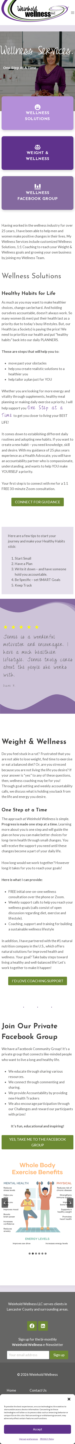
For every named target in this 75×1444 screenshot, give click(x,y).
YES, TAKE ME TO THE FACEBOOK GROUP (37, 1142)
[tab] (30, 1254)
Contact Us (38, 1390)
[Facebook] (32, 1326)
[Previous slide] (5, 1203)
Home (11, 1390)
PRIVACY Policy (47, 1439)
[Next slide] (70, 1203)
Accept (37, 1429)
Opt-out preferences (28, 1439)
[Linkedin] (43, 1326)
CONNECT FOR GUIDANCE (37, 502)
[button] (69, 1399)
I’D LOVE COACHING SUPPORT (37, 981)
